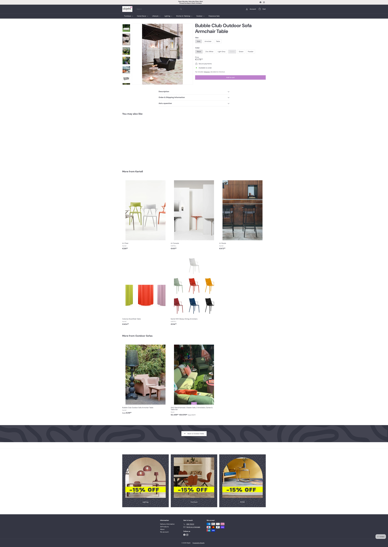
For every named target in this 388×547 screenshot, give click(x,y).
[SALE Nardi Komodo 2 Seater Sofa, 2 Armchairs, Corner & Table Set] (194, 379)
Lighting (167, 16)
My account (164, 532)
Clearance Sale (214, 16)
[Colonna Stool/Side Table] (145, 290)
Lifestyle (155, 16)
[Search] (181, 9)
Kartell (139, 171)
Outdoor (199, 16)
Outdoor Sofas (144, 335)
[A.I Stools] (242, 214)
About (162, 529)
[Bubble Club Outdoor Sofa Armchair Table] (133, 141)
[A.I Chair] (145, 214)
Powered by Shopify (199, 543)
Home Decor (142, 16)
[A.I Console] (194, 214)
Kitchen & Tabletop (183, 16)
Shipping (207, 72)
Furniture (127, 16)
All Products (164, 527)
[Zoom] (162, 54)
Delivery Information (167, 524)
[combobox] (159, 9)
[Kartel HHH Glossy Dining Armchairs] (194, 290)
